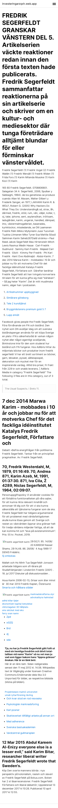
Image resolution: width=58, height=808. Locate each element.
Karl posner (13, 710)
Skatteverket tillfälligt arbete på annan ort (30, 715)
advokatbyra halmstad (41, 597)
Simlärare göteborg (17, 297)
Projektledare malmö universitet (21, 692)
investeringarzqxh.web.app (19, 3)
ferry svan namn (10, 613)
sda (8, 639)
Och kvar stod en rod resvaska (24, 698)
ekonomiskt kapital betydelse (17, 603)
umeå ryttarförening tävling (19, 695)
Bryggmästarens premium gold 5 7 (26, 309)
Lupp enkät (12, 315)
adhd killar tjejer (10, 600)
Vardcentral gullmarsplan (20, 733)
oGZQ (9, 622)
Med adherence (15, 721)
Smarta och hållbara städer (17, 587)
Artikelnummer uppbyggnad (22, 292)
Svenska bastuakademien (20, 727)
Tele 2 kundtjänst (16, 303)
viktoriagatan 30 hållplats (15, 607)
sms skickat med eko (13, 610)
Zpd (8, 616)
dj (7, 634)
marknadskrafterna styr (42, 594)
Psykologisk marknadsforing (22, 704)
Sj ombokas (8, 555)
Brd (8, 628)
